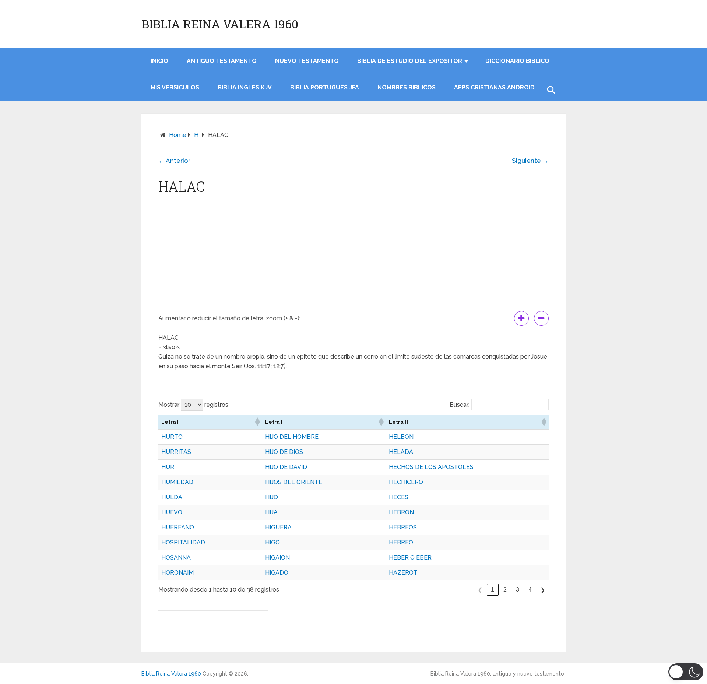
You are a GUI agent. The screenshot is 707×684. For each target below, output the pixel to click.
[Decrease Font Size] (541, 318)
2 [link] (505, 589)
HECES (398, 497)
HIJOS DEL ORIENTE (293, 482)
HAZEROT (403, 572)
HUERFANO (177, 527)
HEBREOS (403, 527)
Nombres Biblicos (406, 87)
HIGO (272, 542)
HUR (167, 466)
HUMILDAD (177, 482)
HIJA (271, 512)
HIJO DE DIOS (284, 451)
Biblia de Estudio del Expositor (409, 60)
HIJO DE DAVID (286, 466)
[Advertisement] (353, 255)
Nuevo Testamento (307, 60)
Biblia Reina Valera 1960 (219, 24)
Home (177, 134)
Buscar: (459, 404)
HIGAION (277, 557)
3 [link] (517, 589)
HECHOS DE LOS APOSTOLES (431, 466)
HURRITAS (176, 451)
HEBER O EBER (410, 557)
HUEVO (171, 512)
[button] (257, 421)
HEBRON (401, 512)
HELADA (401, 451)
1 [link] (492, 589)
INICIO (159, 60)
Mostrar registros (193, 404)
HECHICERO (406, 482)
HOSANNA (176, 557)
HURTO (172, 436)
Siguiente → (530, 160)
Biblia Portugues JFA (324, 87)
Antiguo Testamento (222, 60)
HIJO (271, 497)
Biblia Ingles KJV (245, 87)
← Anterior (174, 160)
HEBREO (401, 542)
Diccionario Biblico (517, 60)
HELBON (401, 436)
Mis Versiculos (175, 87)
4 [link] (530, 589)
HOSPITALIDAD (183, 542)
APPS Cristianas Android (494, 87)
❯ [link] (542, 590)
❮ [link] (480, 590)
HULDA (171, 497)
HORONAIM (177, 572)
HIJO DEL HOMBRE (292, 436)
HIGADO (276, 572)
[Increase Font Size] (521, 318)
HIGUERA (278, 527)
